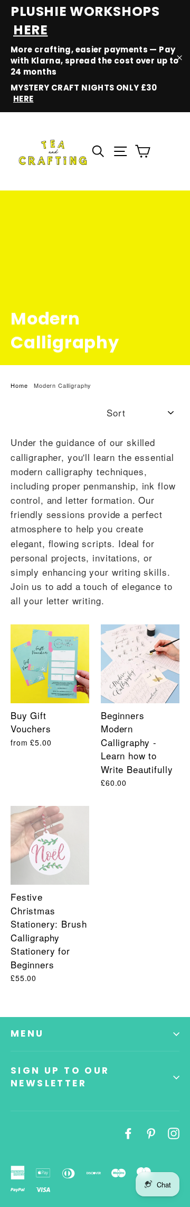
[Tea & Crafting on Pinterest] (151, 1131)
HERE (30, 30)
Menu (27, 1033)
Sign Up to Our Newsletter (60, 1077)
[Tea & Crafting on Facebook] (128, 1131)
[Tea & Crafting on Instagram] (173, 1131)
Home (19, 385)
